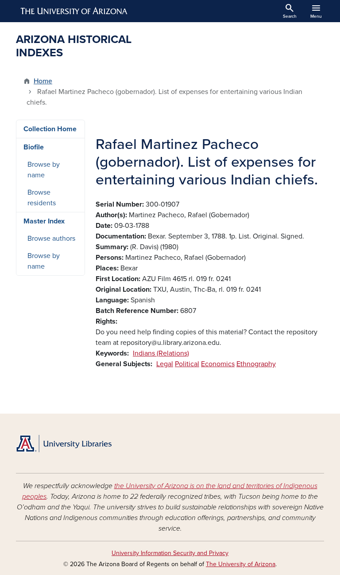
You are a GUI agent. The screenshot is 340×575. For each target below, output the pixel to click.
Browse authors (51, 238)
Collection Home (50, 129)
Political (187, 364)
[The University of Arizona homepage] (74, 11)
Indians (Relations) (161, 353)
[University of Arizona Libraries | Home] (64, 443)
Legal (164, 364)
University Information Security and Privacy (170, 553)
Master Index (44, 221)
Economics (218, 364)
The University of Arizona (240, 564)
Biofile (33, 147)
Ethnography (256, 364)
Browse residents (41, 197)
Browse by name (43, 170)
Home (43, 81)
